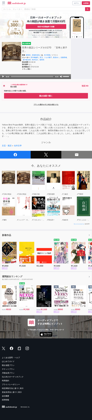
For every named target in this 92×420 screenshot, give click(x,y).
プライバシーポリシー (11, 384)
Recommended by (79, 224)
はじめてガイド (8, 361)
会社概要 (5, 396)
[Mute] (61, 76)
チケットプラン (8, 369)
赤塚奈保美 (36, 55)
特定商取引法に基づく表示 (12, 388)
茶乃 (41, 57)
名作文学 (18, 145)
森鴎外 (28, 55)
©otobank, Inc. (25, 407)
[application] (35, 76)
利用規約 (5, 380)
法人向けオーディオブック (12, 377)
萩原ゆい (56, 57)
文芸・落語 (7, 145)
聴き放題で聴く (46, 96)
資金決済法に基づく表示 (12, 392)
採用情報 (5, 400)
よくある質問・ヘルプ (11, 357)
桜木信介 (35, 60)
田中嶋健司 (34, 57)
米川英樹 (47, 55)
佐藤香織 (64, 57)
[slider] (66, 76)
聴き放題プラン (8, 365)
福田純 (42, 60)
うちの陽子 (48, 57)
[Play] (3, 76)
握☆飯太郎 (27, 60)
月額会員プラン (8, 373)
